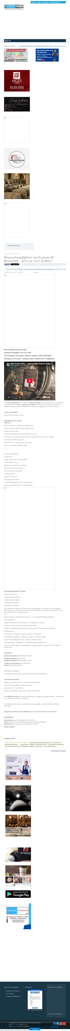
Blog (39, 2)
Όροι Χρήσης (10, 993)
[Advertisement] (35, 25)
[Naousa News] (14, 7)
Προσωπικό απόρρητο (13, 991)
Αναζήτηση (45, 2)
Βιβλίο (13, 738)
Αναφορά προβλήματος (13, 996)
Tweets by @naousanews (55, 1014)
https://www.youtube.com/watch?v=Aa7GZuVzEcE (42, 711)
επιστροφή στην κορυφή (58, 751)
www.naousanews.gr (14, 245)
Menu (7, 41)
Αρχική (34, 2)
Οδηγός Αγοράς (55, 2)
